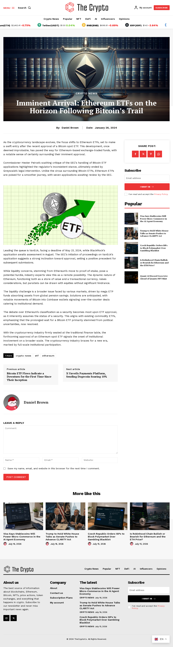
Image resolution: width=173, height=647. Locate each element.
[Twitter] (143, 154)
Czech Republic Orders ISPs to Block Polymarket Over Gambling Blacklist (153, 248)
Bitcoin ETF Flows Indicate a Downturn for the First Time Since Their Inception (29, 377)
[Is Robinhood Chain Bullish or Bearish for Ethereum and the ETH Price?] (131, 263)
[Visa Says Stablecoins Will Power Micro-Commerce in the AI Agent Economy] (131, 219)
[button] (25, 7)
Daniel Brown (70, 127)
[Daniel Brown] (11, 402)
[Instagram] (6, 618)
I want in (145, 187)
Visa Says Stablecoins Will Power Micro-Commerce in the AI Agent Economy (153, 219)
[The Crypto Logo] (87, 7)
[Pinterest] (150, 154)
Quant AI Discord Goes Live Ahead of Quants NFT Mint (154, 277)
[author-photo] (5, 544)
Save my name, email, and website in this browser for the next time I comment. (54, 468)
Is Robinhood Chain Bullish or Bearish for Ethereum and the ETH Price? (154, 262)
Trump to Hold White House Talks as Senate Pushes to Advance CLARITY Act (154, 233)
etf (37, 355)
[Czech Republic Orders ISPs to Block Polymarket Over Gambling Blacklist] (131, 248)
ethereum (48, 355)
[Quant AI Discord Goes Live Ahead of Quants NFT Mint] (131, 277)
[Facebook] (135, 154)
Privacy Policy (161, 194)
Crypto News (86, 93)
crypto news (23, 355)
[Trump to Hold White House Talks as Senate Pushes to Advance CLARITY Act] (131, 233)
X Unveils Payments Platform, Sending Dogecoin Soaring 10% (86, 375)
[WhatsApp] (158, 154)
